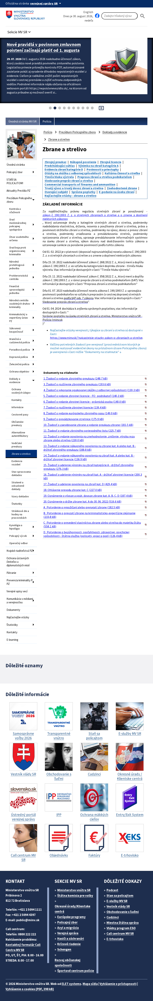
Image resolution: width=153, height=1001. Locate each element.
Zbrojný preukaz (55, 162)
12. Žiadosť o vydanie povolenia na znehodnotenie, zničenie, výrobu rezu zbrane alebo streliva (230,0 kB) (89, 438)
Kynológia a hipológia (15, 526)
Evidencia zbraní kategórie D (64, 169)
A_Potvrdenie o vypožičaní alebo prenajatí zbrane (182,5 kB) (81, 507)
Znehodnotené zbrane (122, 188)
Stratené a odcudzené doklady (18, 486)
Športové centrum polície (75, 971)
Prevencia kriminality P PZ (20, 582)
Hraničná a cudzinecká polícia (19, 340)
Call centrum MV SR (120, 933)
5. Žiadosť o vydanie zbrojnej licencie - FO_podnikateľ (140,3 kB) (83, 396)
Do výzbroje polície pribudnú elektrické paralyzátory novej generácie (46, 47)
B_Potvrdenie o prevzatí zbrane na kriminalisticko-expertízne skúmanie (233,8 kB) (89, 515)
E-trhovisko (115, 939)
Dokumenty (13, 610)
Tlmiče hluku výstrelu (59, 177)
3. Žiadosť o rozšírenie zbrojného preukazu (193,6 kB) (77, 384)
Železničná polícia (19, 364)
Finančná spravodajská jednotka (16, 290)
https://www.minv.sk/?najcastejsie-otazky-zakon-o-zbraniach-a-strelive (96, 338)
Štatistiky (17, 503)
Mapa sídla (90, 984)
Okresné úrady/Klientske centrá (72, 909)
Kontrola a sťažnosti (15, 210)
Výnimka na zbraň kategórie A (98, 166)
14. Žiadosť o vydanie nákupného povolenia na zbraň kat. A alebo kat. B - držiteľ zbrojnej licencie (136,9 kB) (89, 457)
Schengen (64, 949)
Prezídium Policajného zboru (19, 199)
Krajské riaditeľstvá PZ (20, 550)
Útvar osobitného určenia (19, 238)
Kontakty (17, 400)
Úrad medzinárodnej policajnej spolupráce (17, 224)
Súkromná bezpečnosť (16, 330)
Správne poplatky (83, 192)
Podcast (112, 890)
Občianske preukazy (18, 423)
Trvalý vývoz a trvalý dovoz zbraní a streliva (74, 188)
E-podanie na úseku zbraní (116, 192)
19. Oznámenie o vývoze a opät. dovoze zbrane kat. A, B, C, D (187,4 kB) (87, 496)
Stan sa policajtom (120, 895)
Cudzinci (113, 917)
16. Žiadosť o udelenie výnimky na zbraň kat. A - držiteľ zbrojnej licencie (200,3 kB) (92, 476)
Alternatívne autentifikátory (20, 434)
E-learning (12, 639)
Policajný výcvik (18, 536)
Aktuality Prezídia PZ (18, 190)
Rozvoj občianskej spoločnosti (67, 962)
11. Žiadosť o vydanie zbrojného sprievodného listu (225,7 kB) (82, 430)
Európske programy (71, 917)
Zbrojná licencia (110, 162)
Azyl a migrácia (68, 928)
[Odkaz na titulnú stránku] (26, 14)
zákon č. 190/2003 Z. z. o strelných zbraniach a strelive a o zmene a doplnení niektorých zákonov (95, 217)
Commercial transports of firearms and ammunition (80, 184)
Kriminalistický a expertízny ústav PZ (18, 318)
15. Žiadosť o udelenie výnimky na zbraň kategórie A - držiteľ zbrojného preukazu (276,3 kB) (88, 467)
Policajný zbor (15, 172)
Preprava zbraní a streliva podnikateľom (104, 177)
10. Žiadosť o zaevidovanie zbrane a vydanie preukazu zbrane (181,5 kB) (88, 425)
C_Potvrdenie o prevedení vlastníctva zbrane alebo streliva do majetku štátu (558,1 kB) (92, 524)
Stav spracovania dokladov (21, 473)
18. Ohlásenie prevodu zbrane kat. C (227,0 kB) (72, 490)
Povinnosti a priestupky (103, 169)
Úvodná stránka (16, 164)
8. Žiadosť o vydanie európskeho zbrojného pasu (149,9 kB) (80, 413)
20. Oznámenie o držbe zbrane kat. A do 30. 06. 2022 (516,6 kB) (82, 501)
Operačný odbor (18, 543)
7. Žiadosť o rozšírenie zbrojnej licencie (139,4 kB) (74, 407)
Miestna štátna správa (123, 923)
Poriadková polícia (19, 349)
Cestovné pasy (20, 414)
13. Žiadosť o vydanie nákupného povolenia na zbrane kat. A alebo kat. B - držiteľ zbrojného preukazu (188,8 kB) (89, 448)
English (88, 12)
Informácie (18, 407)
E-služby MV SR (117, 901)
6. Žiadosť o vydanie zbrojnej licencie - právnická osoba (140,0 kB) (84, 401)
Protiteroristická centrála (18, 277)
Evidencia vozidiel (17, 462)
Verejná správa (67, 933)
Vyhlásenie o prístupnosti (118, 984)
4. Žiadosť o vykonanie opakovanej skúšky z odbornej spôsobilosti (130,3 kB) (91, 390)
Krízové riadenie (69, 944)
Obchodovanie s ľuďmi (123, 912)
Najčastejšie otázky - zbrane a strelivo (70, 195)
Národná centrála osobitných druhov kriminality (19, 304)
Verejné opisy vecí (17, 591)
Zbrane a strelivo (21, 453)
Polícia (47, 121)
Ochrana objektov (19, 371)
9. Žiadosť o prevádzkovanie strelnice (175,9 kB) (73, 419)
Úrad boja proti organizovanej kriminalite (17, 251)
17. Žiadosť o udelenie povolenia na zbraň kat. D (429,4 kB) (80, 484)
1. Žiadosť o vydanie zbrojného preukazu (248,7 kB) (75, 378)
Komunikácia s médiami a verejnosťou (20, 600)
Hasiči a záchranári (70, 938)
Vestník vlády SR (118, 906)
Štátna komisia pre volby (75, 895)
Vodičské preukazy (17, 444)
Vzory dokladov (20, 496)
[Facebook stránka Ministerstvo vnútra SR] (97, 15)
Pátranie (11, 573)
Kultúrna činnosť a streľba (122, 173)
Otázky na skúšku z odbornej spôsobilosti (73, 173)
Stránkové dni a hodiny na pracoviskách (20, 514)
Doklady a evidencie (14, 380)
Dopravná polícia (18, 357)
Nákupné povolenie (83, 162)
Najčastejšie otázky (18, 617)
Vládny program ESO (121, 928)
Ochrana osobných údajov (21, 391)
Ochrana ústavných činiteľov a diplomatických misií (18, 561)
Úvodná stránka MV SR (22, 121)
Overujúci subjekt (56, 192)
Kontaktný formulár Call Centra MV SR (23, 947)
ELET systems (71, 984)
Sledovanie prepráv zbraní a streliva (69, 180)
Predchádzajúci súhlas (60, 166)
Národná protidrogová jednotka (16, 265)
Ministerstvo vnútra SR (73, 890)
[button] (19, 31)
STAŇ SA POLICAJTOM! (15, 181)
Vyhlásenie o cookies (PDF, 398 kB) (30, 989)
